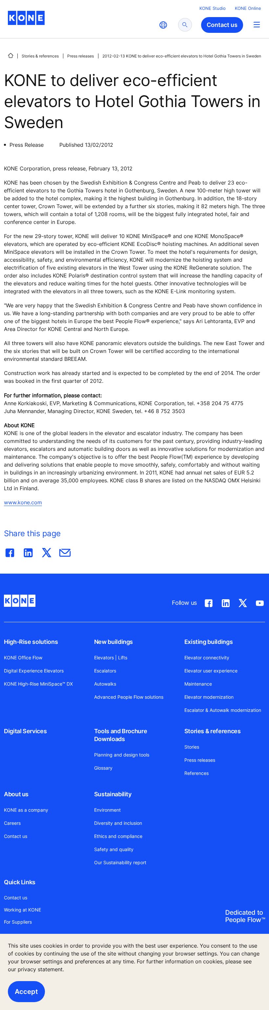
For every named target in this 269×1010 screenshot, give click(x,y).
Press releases (80, 56)
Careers (12, 823)
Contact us (15, 836)
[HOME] (10, 55)
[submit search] (185, 25)
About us (16, 794)
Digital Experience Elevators (34, 670)
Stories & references (40, 56)
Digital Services (25, 731)
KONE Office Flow (23, 657)
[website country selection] (163, 25)
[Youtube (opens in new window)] (260, 602)
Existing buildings (208, 641)
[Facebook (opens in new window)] (208, 602)
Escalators (105, 670)
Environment (107, 810)
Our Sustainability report (120, 862)
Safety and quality (114, 849)
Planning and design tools (121, 754)
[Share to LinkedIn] (28, 551)
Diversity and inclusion (118, 823)
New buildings (113, 641)
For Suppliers (18, 922)
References (196, 773)
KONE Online (248, 8)
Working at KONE (22, 909)
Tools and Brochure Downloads (120, 735)
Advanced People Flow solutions (128, 697)
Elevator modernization (209, 697)
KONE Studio (212, 8)
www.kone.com (23, 502)
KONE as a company (26, 810)
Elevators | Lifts (110, 657)
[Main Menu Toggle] (256, 24)
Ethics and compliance (118, 836)
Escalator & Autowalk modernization (222, 710)
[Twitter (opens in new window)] (243, 602)
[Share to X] (46, 551)
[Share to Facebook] (10, 551)
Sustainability (113, 794)
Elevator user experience (211, 670)
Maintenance (198, 684)
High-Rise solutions (31, 641)
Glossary (103, 768)
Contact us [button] (222, 24)
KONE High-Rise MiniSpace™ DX (38, 684)
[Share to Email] (65, 551)
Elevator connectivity (206, 657)
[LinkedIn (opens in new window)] (225, 602)
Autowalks (105, 684)
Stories (191, 747)
